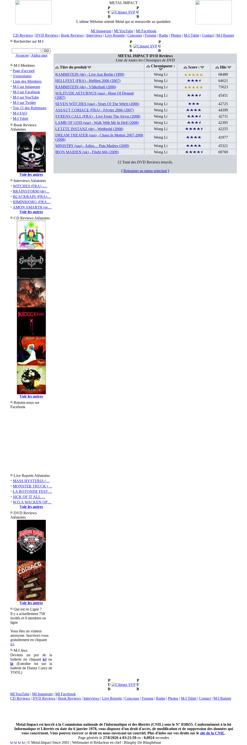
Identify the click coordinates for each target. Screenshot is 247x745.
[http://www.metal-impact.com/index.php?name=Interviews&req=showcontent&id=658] (123, 12)
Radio (163, 35)
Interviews (94, 35)
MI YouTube (123, 31)
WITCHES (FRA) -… (30, 186)
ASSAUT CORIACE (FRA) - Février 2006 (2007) (94, 110)
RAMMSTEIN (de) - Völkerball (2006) (85, 87)
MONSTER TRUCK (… (32, 486)
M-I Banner (225, 35)
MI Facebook (146, 31)
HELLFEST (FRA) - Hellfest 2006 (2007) (87, 81)
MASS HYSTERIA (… (31, 481)
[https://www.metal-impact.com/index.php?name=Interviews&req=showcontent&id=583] (124, 685)
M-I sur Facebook (26, 92)
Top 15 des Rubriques (29, 108)
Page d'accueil (23, 71)
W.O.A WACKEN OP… (32, 502)
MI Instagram (101, 31)
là (11, 664)
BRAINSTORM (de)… (31, 191)
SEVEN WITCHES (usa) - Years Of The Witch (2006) (97, 104)
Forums (150, 35)
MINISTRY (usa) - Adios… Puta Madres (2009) (92, 146)
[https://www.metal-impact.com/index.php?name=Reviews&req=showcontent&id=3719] (145, 46)
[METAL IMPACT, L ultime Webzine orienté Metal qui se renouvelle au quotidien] (33, 23)
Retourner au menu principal (145, 171)
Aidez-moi (39, 55)
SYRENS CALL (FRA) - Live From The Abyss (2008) (97, 116)
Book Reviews (72, 35)
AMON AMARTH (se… (32, 207)
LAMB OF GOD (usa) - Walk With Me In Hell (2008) (97, 123)
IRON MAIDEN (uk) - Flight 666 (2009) (87, 152)
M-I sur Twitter (24, 103)
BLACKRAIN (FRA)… (32, 197)
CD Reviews (23, 35)
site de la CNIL (212, 733)
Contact (208, 35)
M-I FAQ (20, 113)
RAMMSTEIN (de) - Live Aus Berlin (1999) (89, 74)
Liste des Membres (27, 81)
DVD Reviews (46, 35)
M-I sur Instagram (26, 87)
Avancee (22, 55)
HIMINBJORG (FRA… (32, 202)
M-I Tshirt (191, 35)
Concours (134, 35)
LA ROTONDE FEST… (32, 491)
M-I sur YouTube (26, 97)
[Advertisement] (123, 711)
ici (12, 644)
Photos (176, 35)
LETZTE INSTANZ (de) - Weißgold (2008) (89, 129)
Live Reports (115, 35)
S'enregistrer (22, 76)
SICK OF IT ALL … (29, 497)
